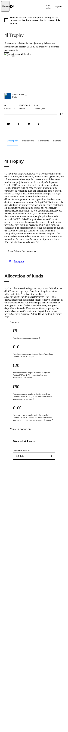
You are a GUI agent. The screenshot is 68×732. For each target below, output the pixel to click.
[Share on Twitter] (29, 124)
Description (12, 140)
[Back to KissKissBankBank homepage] (11, 6)
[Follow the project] (8, 124)
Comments (43, 140)
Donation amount (21, 450)
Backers (57, 140)
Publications (28, 140)
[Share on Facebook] (19, 124)
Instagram (19, 261)
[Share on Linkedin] (39, 124)
